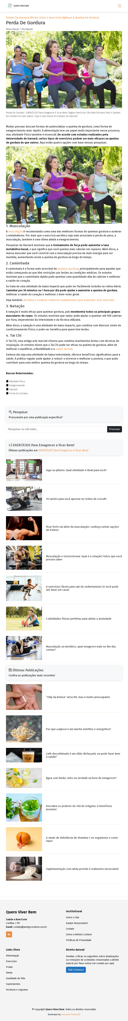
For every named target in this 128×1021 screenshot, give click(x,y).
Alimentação (12, 956)
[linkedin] (9, 934)
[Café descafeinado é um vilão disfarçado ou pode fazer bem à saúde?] (24, 755)
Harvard (13, 389)
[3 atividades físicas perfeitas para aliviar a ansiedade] (24, 618)
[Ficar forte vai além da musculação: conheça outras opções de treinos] (24, 528)
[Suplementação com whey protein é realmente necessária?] (24, 868)
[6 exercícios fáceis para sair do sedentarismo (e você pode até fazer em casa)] (24, 588)
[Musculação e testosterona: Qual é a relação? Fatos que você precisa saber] (24, 557)
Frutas (9, 967)
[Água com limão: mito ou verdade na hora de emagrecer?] (24, 777)
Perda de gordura (18, 393)
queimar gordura (68, 268)
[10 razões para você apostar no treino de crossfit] (24, 498)
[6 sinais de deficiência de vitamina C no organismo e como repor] (24, 839)
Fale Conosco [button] (76, 969)
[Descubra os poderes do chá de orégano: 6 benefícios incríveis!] (24, 807)
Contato (70, 929)
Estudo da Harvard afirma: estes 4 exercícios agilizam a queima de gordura (52, 17)
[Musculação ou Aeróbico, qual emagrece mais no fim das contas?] (24, 647)
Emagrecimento (17, 385)
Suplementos (13, 984)
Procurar (114, 429)
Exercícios (11, 961)
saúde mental (64, 349)
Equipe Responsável (77, 923)
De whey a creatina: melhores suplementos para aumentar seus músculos (69, 300)
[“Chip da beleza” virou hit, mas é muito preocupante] (24, 696)
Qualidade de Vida (15, 978)
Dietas (9, 973)
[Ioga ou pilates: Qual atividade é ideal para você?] (24, 469)
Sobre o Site (72, 917)
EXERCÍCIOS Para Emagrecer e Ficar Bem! (63, 450)
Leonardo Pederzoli (70, 1014)
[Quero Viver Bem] (18, 6)
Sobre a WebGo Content (79, 934)
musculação (15, 231)
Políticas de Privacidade (78, 940)
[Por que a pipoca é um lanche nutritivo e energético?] (24, 728)
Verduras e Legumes (17, 990)
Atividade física (17, 381)
